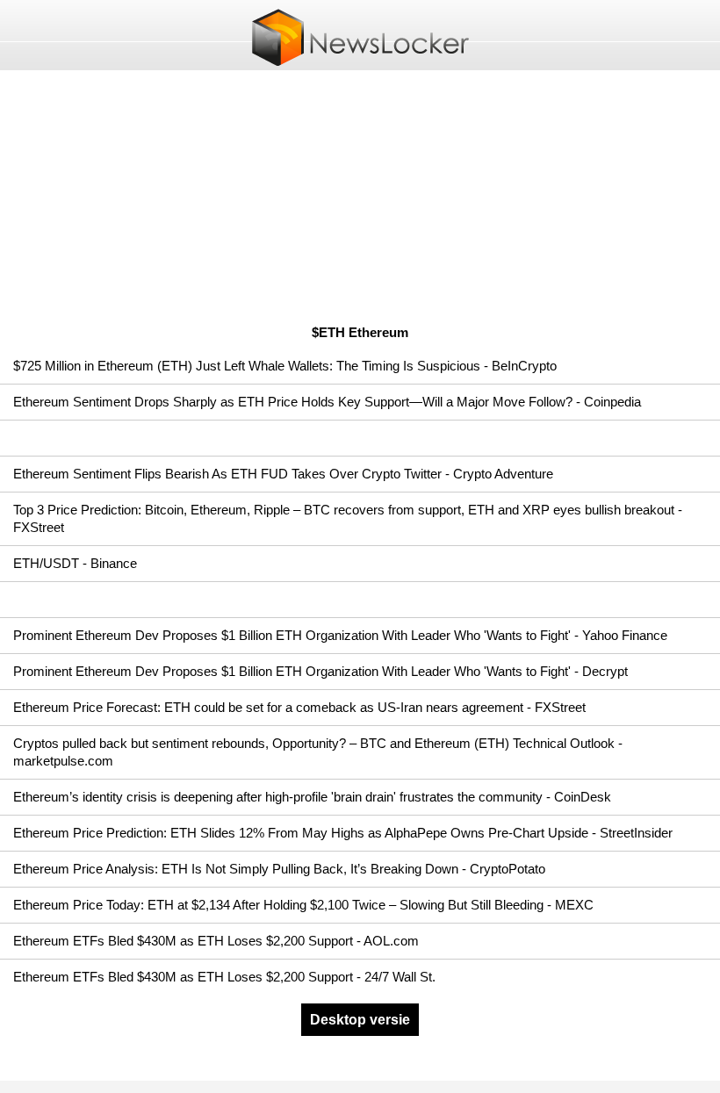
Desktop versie (360, 1019)
